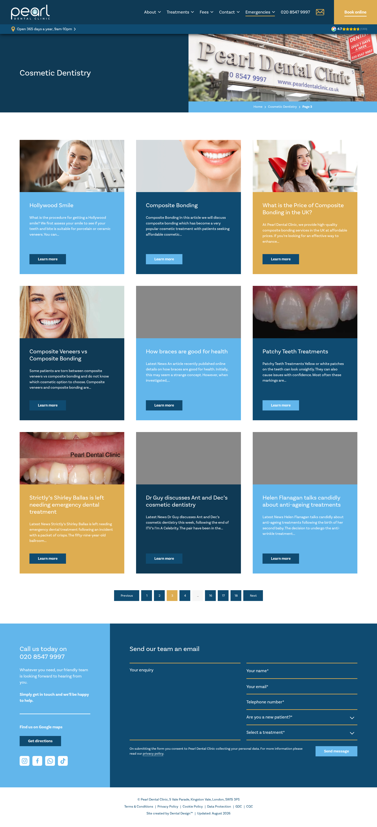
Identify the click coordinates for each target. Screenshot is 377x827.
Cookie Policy (193, 806)
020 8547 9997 (295, 12)
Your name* (257, 671)
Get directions (40, 741)
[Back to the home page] (30, 12)
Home (258, 107)
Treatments (178, 12)
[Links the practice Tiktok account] (63, 761)
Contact (227, 12)
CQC (249, 806)
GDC (238, 806)
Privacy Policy (167, 806)
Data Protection (219, 806)
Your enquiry (141, 670)
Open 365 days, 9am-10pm (44, 29)
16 (210, 596)
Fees (204, 12)
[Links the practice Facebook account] (37, 761)
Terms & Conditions (138, 806)
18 (236, 596)
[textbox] (301, 717)
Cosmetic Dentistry (282, 107)
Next (253, 596)
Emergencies (257, 12)
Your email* (257, 686)
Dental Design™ (181, 813)
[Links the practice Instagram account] (24, 761)
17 (223, 596)
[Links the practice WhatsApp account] (50, 761)
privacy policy (153, 753)
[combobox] (301, 717)
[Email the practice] (320, 12)
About (150, 12)
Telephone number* (265, 702)
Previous (127, 596)
